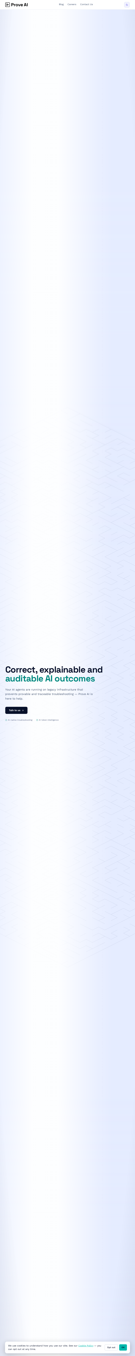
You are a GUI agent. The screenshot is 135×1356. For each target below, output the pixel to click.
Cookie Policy (85, 1345)
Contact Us (86, 4)
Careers (72, 4)
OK (123, 1347)
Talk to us (14, 710)
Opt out (111, 1347)
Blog (61, 4)
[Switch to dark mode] (127, 5)
